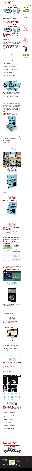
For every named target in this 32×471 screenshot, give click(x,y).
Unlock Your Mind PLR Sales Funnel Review (10, 15)
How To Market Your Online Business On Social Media (25, 39)
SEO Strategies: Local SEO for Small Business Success (26, 22)
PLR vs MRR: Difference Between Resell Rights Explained (26, 19)
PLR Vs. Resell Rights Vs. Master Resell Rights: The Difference (25, 25)
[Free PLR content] (26, 10)
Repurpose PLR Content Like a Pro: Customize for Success (25, 27)
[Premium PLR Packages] (26, 52)
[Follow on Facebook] (28, 469)
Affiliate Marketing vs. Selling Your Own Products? (25, 34)
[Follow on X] (29, 469)
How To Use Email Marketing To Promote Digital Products (25, 37)
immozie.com (9, 469)
